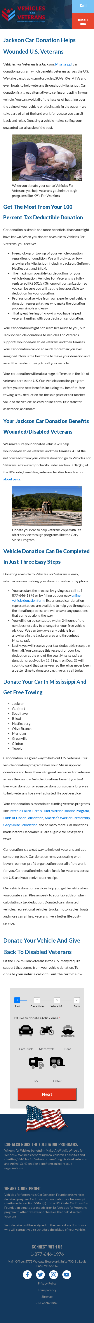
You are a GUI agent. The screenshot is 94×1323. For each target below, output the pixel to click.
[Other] (57, 1063)
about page (11, 479)
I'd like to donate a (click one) (36, 1018)
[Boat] (68, 1031)
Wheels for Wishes (17, 1150)
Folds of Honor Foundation (23, 818)
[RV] (36, 1063)
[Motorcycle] (47, 1031)
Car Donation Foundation (47, 1199)
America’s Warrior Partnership (67, 818)
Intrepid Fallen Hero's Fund (29, 811)
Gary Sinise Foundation (20, 825)
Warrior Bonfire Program (70, 811)
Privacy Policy (47, 1283)
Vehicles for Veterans (15, 14)
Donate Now (83, 21)
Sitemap (47, 1296)
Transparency (47, 1290)
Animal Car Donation (24, 1163)
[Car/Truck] (26, 1031)
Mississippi (63, 64)
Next (47, 1094)
